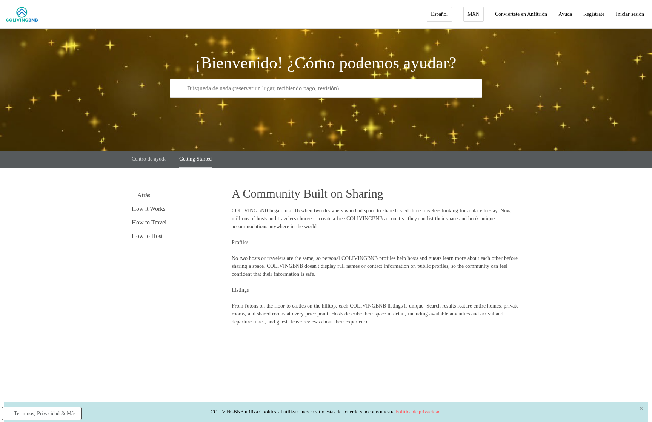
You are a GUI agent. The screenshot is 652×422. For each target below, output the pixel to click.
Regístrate (593, 14)
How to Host (147, 236)
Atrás (143, 195)
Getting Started (195, 159)
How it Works (148, 209)
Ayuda (565, 14)
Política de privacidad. (419, 411)
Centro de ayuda (149, 159)
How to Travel (149, 222)
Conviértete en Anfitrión (521, 14)
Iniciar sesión (630, 14)
